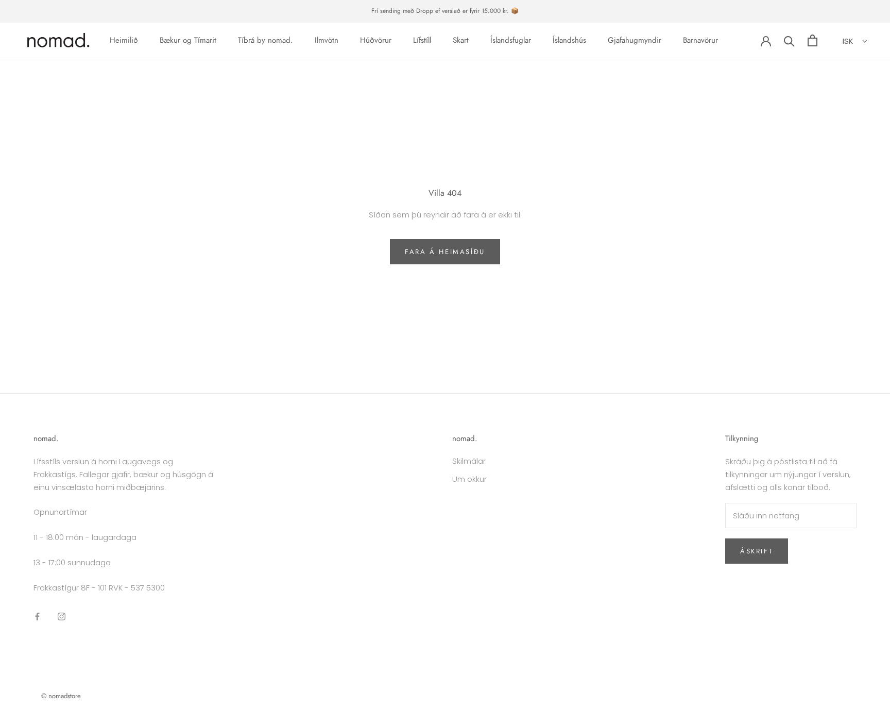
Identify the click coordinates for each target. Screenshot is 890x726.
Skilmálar (469, 460)
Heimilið (124, 40)
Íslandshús (569, 40)
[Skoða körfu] (812, 40)
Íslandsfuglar (510, 40)
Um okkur (469, 479)
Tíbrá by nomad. (265, 40)
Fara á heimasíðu (445, 252)
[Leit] (789, 40)
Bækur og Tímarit (188, 40)
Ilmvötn (326, 40)
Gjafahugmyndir (634, 40)
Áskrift (756, 551)
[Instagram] (61, 616)
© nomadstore (61, 696)
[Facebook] (37, 616)
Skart (461, 40)
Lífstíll (422, 40)
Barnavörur (700, 40)
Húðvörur (375, 40)
